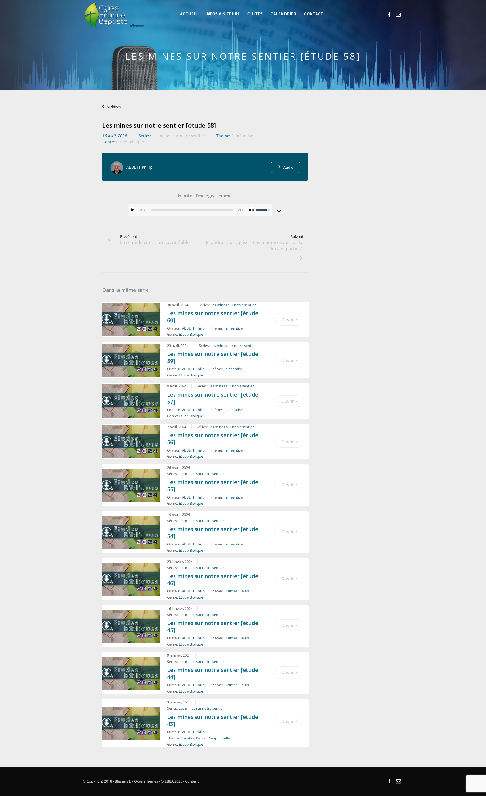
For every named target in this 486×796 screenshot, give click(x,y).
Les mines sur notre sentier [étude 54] (212, 533)
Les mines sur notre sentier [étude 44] (212, 673)
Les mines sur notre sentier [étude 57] (212, 398)
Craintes (230, 591)
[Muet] (251, 210)
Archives (113, 106)
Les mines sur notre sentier (178, 135)
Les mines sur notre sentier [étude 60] (212, 317)
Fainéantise (242, 135)
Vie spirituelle (219, 738)
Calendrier (283, 14)
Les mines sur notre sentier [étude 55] (212, 486)
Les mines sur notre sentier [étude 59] (212, 357)
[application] (200, 210)
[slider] (192, 210)
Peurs (244, 591)
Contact (313, 14)
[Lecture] (132, 210)
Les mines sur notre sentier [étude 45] (212, 626)
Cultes (255, 14)
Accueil (189, 14)
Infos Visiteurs (223, 14)
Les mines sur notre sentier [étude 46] (212, 579)
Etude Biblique (130, 142)
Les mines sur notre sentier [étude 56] (212, 439)
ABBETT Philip (139, 167)
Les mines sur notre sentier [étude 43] (212, 720)
